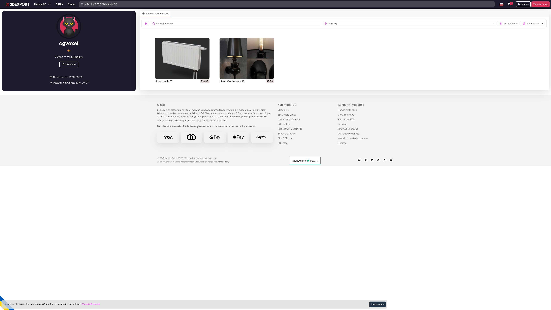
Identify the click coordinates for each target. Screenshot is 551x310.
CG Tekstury (284, 124)
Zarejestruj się (540, 4)
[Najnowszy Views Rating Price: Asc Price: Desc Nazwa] (533, 23)
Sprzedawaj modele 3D (290, 128)
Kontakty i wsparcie (351, 105)
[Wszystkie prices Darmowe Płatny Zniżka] (508, 23)
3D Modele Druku (287, 114)
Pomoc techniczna (347, 110)
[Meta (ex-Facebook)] (378, 160)
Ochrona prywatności (349, 133)
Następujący (75, 56)
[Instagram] (359, 160)
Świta (59, 56)
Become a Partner (287, 133)
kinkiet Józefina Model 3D (232, 81)
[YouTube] (391, 160)
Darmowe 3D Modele (289, 119)
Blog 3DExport (285, 138)
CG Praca (283, 143)
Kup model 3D (287, 105)
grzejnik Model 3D (163, 81)
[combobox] (411, 23)
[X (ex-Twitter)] (366, 160)
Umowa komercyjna (348, 128)
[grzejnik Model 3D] (182, 58)
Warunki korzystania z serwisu (353, 138)
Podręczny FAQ (346, 119)
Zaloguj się (523, 4)
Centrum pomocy (346, 114)
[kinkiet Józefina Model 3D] (247, 58)
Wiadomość (70, 64)
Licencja (342, 124)
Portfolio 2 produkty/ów (157, 13)
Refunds (342, 143)
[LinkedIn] (385, 160)
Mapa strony (223, 161)
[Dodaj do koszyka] (199, 74)
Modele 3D (283, 110)
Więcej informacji (91, 304)
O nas (161, 105)
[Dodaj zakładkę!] (205, 74)
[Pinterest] (372, 160)
